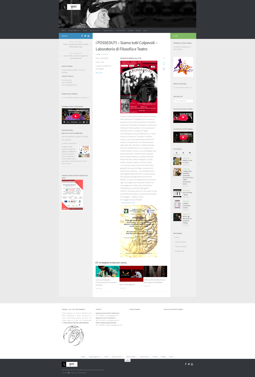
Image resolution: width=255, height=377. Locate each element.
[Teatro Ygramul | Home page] (71, 7)
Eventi (85, 30)
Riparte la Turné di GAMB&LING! (72, 133)
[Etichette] (190, 153)
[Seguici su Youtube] (88, 36)
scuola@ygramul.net (112, 320)
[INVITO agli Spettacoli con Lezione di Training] (177, 217)
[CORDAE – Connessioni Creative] (177, 204)
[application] (76, 116)
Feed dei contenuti (180, 242)
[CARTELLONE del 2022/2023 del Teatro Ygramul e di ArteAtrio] (155, 271)
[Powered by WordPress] (68, 372)
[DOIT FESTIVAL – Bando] (177, 193)
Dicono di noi (121, 30)
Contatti (130, 30)
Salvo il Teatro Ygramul (127, 284)
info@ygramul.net (71, 85)
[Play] (64, 122)
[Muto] (84, 122)
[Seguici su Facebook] (82, 36)
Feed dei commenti (180, 246)
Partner (138, 30)
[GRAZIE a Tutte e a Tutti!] (177, 161)
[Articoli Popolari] (183, 153)
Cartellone (186, 158)
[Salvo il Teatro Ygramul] (131, 274)
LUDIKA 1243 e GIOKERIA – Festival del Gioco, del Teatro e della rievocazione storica (188, 177)
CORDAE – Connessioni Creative (186, 206)
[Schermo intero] (87, 122)
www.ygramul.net (128, 202)
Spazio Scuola (94, 30)
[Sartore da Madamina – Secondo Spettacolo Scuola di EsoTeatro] (107, 271)
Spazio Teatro (108, 30)
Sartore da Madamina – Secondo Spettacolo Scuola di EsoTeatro (106, 282)
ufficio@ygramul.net (112, 315)
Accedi (177, 237)
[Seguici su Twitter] (85, 36)
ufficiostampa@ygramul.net (114, 325)
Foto (144, 30)
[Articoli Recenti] (176, 153)
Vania (98, 54)
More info (99, 73)
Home (64, 30)
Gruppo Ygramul (73, 30)
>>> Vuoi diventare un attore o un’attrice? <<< (75, 98)
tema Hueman (83, 373)
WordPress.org (179, 251)
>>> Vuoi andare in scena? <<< (182, 87)
